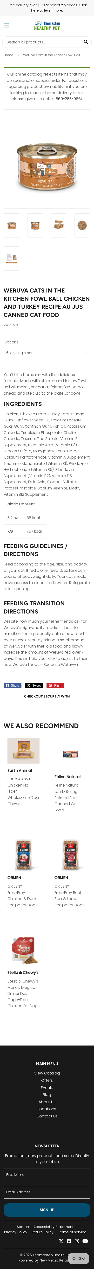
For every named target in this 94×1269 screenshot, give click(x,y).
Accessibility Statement (54, 1226)
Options (11, 342)
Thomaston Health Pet (52, 1255)
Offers (47, 1080)
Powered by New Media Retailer (45, 1260)
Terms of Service (72, 1232)
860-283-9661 (69, 99)
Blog (47, 1094)
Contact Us (47, 1116)
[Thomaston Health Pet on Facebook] (69, 1241)
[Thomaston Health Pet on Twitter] (61, 1241)
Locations (47, 1109)
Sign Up (47, 1210)
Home (8, 55)
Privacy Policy (15, 1232)
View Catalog (47, 1073)
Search (23, 1226)
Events (47, 1087)
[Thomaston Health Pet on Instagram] (77, 1241)
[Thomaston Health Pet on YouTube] (85, 1241)
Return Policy (43, 1232)
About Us (47, 1102)
